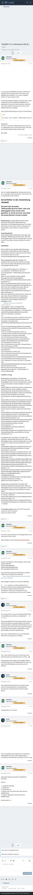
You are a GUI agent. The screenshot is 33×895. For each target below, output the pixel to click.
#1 (31, 63)
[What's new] (27, 2)
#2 (31, 188)
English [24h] (5, 887)
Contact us (4, 888)
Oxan (5, 585)
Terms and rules (12, 888)
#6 (31, 651)
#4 (31, 558)
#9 (31, 726)
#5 (31, 610)
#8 (31, 706)
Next (18, 53)
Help (19, 888)
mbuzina (5, 49)
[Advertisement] (16, 25)
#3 (31, 531)
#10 (31, 773)
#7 (31, 681)
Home (22, 888)
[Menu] (2, 2)
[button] (3, 860)
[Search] (30, 2)
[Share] (29, 64)
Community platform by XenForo (15, 893)
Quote (30, 137)
